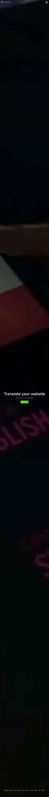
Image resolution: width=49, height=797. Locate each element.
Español (10, 790)
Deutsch (18, 790)
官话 (39, 790)
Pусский (31, 790)
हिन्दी (35, 790)
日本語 (43, 790)
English (6, 790)
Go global (24, 402)
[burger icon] (46, 2)
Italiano (22, 790)
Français (14, 790)
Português (27, 790)
